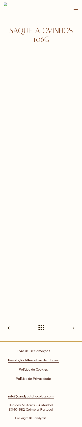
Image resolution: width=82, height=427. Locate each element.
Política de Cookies (33, 369)
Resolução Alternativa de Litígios (33, 360)
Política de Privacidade (33, 378)
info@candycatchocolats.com (31, 396)
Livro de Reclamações (33, 351)
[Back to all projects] (41, 326)
